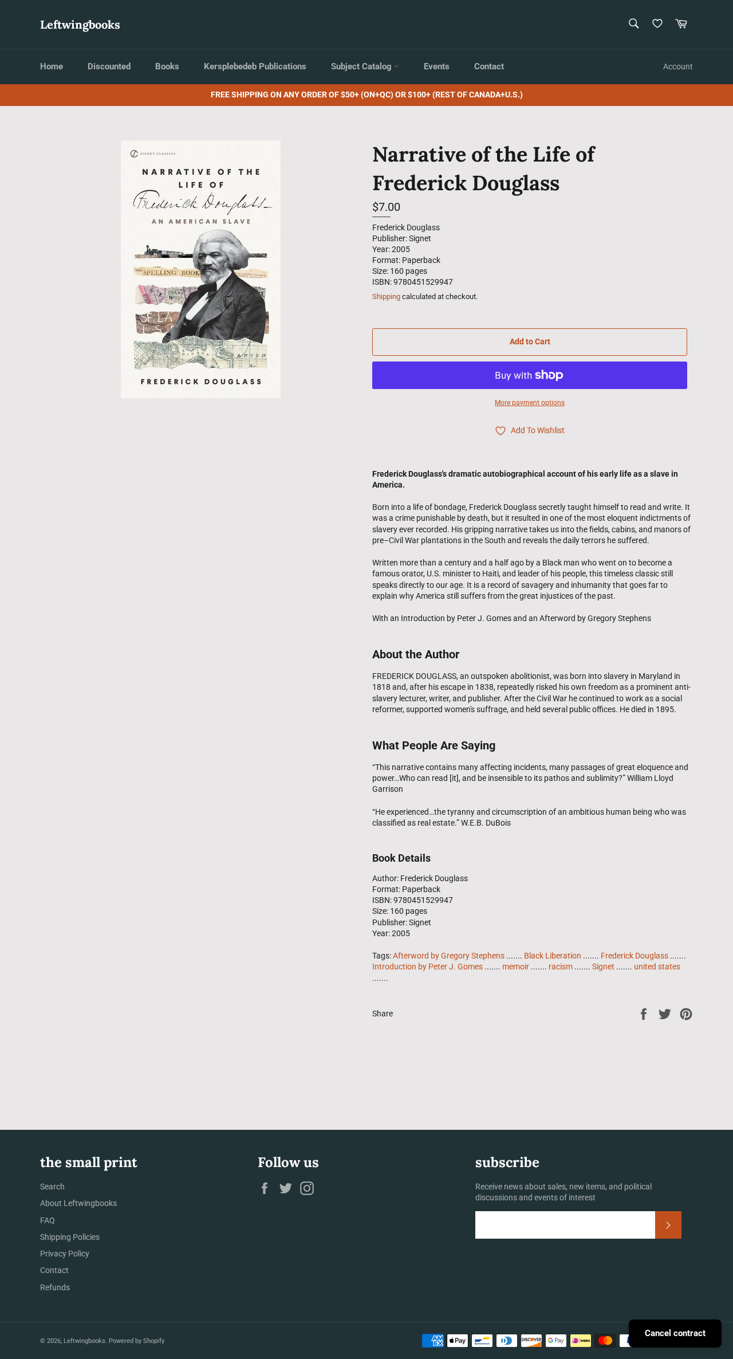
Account (678, 66)
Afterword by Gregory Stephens (449, 955)
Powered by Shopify (136, 1341)
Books (167, 66)
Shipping (386, 296)
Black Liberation (552, 955)
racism (561, 966)
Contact (489, 66)
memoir (515, 966)
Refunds (55, 1287)
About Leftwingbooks (78, 1203)
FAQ (47, 1220)
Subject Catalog (362, 66)
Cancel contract (675, 1333)
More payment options (530, 403)
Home (51, 66)
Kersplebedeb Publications (255, 66)
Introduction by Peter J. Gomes (427, 966)
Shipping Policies (70, 1237)
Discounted (109, 66)
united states (657, 966)
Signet (603, 966)
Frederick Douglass (634, 955)
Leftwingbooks (80, 24)
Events (437, 66)
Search (52, 1186)
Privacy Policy (64, 1253)
